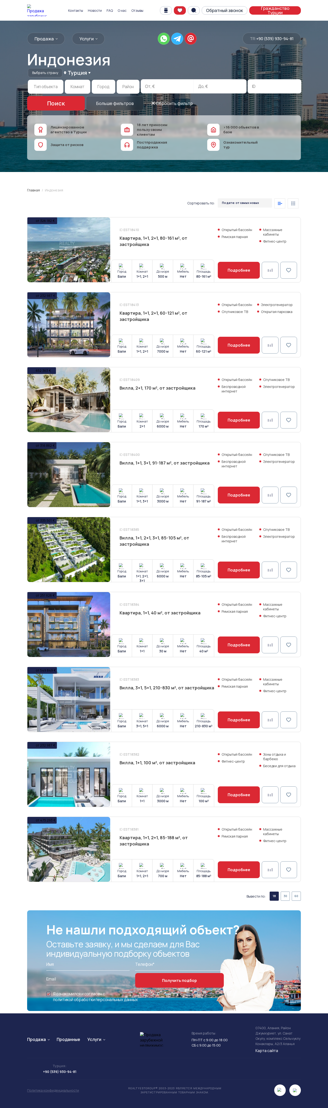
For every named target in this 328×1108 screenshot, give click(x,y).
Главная (33, 190)
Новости (95, 10)
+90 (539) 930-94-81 (274, 39)
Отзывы (137, 10)
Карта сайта (266, 1050)
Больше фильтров (115, 103)
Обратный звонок (224, 10)
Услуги (86, 39)
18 (274, 896)
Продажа (44, 39)
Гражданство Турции (275, 10)
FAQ (110, 10)
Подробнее (239, 270)
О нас (122, 10)
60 (296, 896)
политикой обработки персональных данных (95, 999)
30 (285, 896)
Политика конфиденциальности (53, 1090)
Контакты (75, 10)
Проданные (68, 1039)
